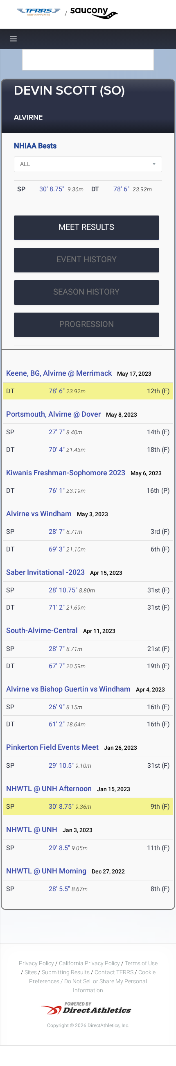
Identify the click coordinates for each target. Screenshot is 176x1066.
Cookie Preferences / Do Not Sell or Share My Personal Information (92, 981)
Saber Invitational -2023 (45, 572)
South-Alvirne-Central (42, 630)
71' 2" (57, 607)
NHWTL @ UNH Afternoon (49, 788)
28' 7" (57, 531)
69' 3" (57, 549)
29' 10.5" (61, 765)
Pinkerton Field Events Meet (52, 747)
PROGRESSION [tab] (86, 324)
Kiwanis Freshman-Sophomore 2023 (65, 472)
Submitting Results (66, 972)
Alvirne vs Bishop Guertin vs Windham (68, 689)
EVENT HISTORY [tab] (86, 259)
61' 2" (57, 724)
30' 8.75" (51, 189)
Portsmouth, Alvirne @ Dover (53, 414)
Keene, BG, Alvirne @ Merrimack (59, 373)
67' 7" (57, 666)
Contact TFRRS (115, 972)
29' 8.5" (59, 848)
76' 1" (57, 490)
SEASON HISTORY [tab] (86, 292)
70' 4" (57, 450)
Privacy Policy (36, 963)
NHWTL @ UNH (31, 829)
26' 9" (57, 707)
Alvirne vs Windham (39, 513)
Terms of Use (141, 963)
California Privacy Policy (89, 963)
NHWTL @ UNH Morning (46, 870)
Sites (31, 972)
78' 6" (121, 189)
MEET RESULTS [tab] (86, 227)
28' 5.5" (59, 889)
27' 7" (57, 432)
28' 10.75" (63, 590)
